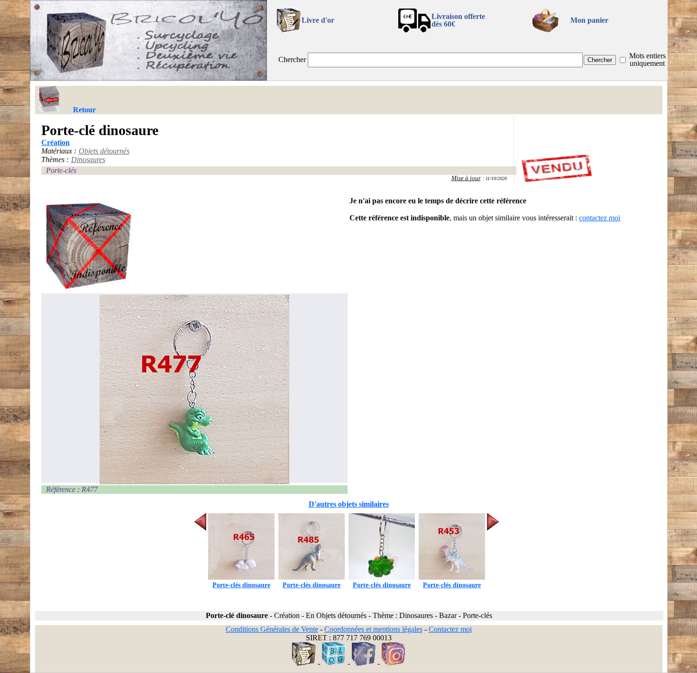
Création (55, 142)
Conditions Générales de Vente (272, 629)
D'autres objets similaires (349, 504)
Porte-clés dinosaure (241, 585)
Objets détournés (104, 151)
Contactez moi (450, 629)
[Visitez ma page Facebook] (364, 663)
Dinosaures (88, 159)
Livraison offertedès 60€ (458, 20)
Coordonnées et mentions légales (373, 629)
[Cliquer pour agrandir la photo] (194, 389)
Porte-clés (61, 170)
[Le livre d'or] (304, 663)
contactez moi (599, 218)
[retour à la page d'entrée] (148, 78)
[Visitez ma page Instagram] (393, 663)
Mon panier (589, 20)
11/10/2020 (496, 178)
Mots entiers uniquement (647, 59)
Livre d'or (318, 20)
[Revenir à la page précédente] (49, 99)
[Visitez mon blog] (334, 663)
